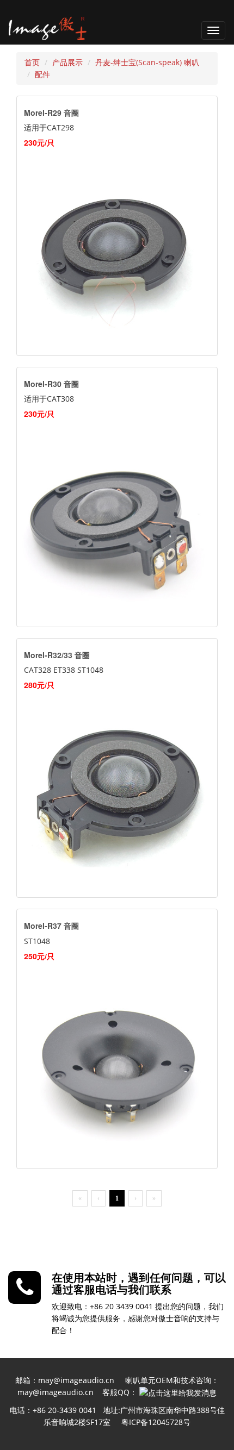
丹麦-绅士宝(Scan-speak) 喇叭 (147, 62)
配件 (42, 74)
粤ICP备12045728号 (155, 1422)
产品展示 (67, 62)
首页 (32, 62)
